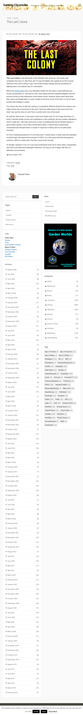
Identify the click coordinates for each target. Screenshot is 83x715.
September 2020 (23, 603)
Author (8, 210)
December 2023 (23, 420)
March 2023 (23, 462)
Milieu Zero (68, 388)
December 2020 (23, 589)
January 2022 (23, 528)
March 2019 (23, 688)
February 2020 (23, 636)
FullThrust (68, 381)
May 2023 (23, 453)
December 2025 (23, 307)
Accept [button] (36, 711)
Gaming (62, 305)
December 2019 (23, 646)
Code (7, 242)
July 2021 (23, 556)
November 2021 (23, 538)
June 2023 (23, 448)
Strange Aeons (64, 407)
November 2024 (23, 368)
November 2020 (23, 594)
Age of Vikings (66, 355)
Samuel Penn (45, 34)
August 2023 (23, 439)
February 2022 (23, 523)
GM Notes (62, 310)
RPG (68, 399)
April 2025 (23, 345)
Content (8, 215)
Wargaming (62, 333)
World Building (62, 338)
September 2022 (23, 490)
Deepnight (61, 366)
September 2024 (23, 378)
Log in (47, 202)
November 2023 (23, 425)
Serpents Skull (69, 403)
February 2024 (23, 411)
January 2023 (23, 472)
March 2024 (23, 406)
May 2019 (23, 679)
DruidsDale (66, 374)
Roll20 (49, 399)
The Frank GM (10, 252)
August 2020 (23, 608)
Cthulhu (49, 366)
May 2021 (23, 566)
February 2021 (23, 580)
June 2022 (23, 505)
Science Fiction (62, 324)
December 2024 (23, 364)
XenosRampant (51, 421)
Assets (62, 291)
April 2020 (23, 627)
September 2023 (23, 434)
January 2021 (23, 584)
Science (62, 319)
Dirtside (62, 370)
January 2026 (23, 303)
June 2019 (23, 674)
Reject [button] (44, 711)
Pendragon (50, 396)
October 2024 (23, 373)
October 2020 (23, 599)
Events (48, 377)
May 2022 (23, 509)
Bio (61, 359)
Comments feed (51, 211)
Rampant (63, 396)
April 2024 (23, 401)
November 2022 (23, 481)
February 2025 (23, 354)
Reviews (62, 314)
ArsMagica (51, 359)
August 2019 (23, 664)
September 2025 (23, 321)
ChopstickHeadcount (66, 363)
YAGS (63, 421)
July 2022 (23, 500)
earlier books (19, 91)
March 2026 (23, 293)
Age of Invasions (68, 352)
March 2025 (23, 349)
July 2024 (23, 387)
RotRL (59, 399)
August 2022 (23, 495)
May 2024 (23, 397)
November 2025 (23, 312)
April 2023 (23, 458)
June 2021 (23, 561)
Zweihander (51, 425)
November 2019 (23, 650)
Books (16, 18)
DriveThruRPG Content (13, 245)
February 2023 (23, 467)
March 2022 (23, 519)
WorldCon (61, 414)
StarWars (50, 407)
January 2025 (23, 359)
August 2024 (23, 382)
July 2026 (23, 274)
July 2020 (23, 613)
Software (62, 328)
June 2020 (23, 617)
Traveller (8, 254)
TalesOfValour (51, 410)
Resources (9, 224)
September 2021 (23, 547)
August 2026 (23, 270)
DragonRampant (52, 374)
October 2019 (23, 655)
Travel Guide (66, 410)
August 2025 (23, 326)
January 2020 (23, 641)
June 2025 (23, 335)
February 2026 (23, 298)
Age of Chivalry (51, 352)
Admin (62, 281)
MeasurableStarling (53, 388)
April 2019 (23, 683)
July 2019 (23, 669)
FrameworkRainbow (53, 381)
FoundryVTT (71, 377)
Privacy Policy (10, 220)
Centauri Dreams (11, 250)
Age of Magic (51, 355)
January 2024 (23, 415)
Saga (48, 403)
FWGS (49, 385)
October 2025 (23, 317)
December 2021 (23, 533)
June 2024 (23, 392)
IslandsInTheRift (62, 385)
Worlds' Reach (63, 418)
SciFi (12, 166)
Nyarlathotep (51, 392)
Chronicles (62, 300)
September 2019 (23, 660)
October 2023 (23, 429)
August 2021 (23, 552)
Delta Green (50, 370)
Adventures (62, 286)
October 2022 (23, 486)
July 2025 (23, 331)
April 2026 (23, 288)
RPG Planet (9, 256)
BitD (68, 359)
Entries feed (49, 206)
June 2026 (23, 279)
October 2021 (23, 542)
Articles (7, 240)
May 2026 (23, 284)
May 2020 (23, 622)
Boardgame (50, 363)
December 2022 (23, 476)
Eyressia (58, 377)
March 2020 (23, 631)
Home (9, 18)
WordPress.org (50, 216)
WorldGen (50, 418)
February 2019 (23, 693)
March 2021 (23, 575)
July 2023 (23, 444)
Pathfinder (65, 392)
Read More (53, 711)
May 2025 (23, 340)
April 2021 (23, 570)
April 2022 (23, 514)
